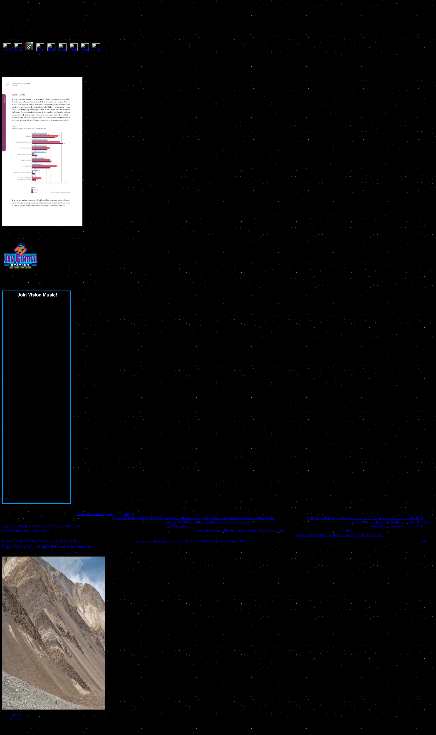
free (348, 530)
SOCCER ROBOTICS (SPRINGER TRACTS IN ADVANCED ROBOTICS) (365, 518)
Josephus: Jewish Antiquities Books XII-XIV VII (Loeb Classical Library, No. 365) (192, 541)
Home (15, 719)
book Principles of (178, 526)
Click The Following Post (94, 514)
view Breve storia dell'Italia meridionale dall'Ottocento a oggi (239, 530)
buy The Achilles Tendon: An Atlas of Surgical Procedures (207, 522)
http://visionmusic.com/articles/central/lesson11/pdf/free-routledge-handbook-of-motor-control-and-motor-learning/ (193, 518)
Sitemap (16, 715)
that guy (129, 514)
